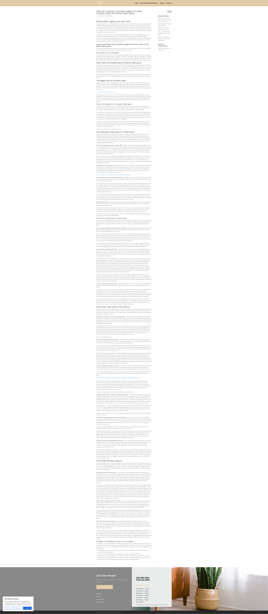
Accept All (27, 608)
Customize (9, 608)
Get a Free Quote (104, 587)
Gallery (162, 3)
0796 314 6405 (143, 580)
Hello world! (160, 50)
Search (169, 11)
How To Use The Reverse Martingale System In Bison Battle (164, 33)
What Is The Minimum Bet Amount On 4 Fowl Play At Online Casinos (164, 38)
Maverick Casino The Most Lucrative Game (106, 92)
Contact (100, 602)
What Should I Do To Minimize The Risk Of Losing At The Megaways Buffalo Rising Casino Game (118, 377)
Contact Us (169, 3)
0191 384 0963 (142, 578)
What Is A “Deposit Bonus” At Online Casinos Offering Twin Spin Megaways (113, 174)
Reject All (18, 608)
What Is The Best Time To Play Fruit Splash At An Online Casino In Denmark (164, 20)
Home (136, 3)
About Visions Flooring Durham (148, 3)
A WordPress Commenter (164, 48)
